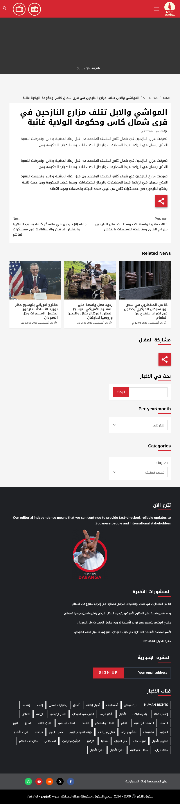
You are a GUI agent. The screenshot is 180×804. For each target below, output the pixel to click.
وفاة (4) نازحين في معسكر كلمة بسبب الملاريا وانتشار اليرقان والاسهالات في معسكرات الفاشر (49, 226)
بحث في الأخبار (155, 376)
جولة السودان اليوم (81, 732)
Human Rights (156, 705)
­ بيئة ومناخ (130, 705)
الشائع (26, 714)
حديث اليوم (56, 732)
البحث (121, 392)
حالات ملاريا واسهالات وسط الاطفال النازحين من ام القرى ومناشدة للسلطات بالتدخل (131, 224)
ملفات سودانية (139, 750)
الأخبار (122, 714)
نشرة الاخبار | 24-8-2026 (157, 641)
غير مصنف (139, 741)
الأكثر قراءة (107, 714)
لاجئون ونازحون (71, 741)
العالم (124, 723)
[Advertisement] (90, 30)
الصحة (164, 723)
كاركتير (91, 741)
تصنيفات (161, 463)
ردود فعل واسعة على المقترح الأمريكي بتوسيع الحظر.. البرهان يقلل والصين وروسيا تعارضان (90, 311)
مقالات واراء (161, 750)
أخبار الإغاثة (93, 705)
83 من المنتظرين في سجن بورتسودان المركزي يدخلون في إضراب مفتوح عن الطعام (145, 311)
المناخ (28, 723)
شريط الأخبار (21, 732)
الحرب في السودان (83, 714)
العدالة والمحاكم (105, 723)
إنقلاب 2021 (161, 714)
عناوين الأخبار (160, 741)
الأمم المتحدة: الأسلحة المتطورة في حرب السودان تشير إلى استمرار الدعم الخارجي (122, 632)
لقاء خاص (50, 741)
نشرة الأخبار (117, 750)
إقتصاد (26, 705)
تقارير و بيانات (106, 732)
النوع (15, 723)
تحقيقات (148, 732)
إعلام (40, 705)
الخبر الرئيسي (58, 714)
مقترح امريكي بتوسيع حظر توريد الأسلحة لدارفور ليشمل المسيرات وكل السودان (36, 311)
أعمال (76, 705)
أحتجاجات (112, 705)
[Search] (4, 8)
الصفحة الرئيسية (144, 723)
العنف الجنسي (66, 723)
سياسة (39, 732)
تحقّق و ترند (129, 732)
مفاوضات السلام (28, 741)
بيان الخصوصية (157, 781)
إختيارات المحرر (58, 705)
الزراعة (39, 714)
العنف (85, 723)
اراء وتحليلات (140, 714)
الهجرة (164, 732)
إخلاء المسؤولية (135, 781)
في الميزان (120, 741)
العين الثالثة (45, 723)
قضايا (104, 741)
